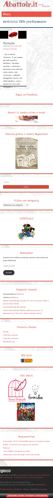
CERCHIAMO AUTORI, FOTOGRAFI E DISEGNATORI (27, 496)
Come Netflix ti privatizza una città (16, 451)
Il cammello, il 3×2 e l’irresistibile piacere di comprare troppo (26, 441)
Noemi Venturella (11, 49)
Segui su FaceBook (26, 94)
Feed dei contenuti (10, 335)
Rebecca (20, 294)
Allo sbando (21, 307)
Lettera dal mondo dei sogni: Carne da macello (21, 455)
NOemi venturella (10, 301)
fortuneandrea (8, 307)
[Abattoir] (26, 9)
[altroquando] (26, 412)
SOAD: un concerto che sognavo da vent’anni (21, 445)
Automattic (43, 489)
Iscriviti (9, 273)
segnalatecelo (40, 485)
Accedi (5, 332)
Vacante (9, 43)
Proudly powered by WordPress (11, 489)
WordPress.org (9, 342)
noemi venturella (9, 310)
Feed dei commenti (10, 338)
